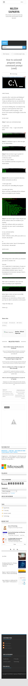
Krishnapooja (7, 645)
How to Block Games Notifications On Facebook (14, 347)
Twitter (20, 322)
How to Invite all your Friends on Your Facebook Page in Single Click (14, 358)
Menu (5, 42)
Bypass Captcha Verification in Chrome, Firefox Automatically (9, 572)
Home (15, 544)
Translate (12, 493)
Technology (14, 74)
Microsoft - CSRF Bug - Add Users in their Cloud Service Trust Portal (13, 451)
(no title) (4, 556)
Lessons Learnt (7, 513)
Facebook (12, 322)
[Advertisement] (14, 29)
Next (25, 544)
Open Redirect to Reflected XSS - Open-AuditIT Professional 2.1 (9, 581)
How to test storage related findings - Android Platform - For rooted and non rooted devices (20, 395)
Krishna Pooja (7, 643)
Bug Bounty (6, 507)
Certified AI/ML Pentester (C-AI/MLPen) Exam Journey (15, 539)
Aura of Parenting (12, 526)
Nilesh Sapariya (8, 648)
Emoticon (7, 407)
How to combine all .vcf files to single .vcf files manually (13, 367)
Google (5, 322)
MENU (22, 2)
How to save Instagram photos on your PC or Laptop (13, 378)
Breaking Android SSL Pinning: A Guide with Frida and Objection (9, 564)
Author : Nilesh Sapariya (19, 332)
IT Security (6, 510)
